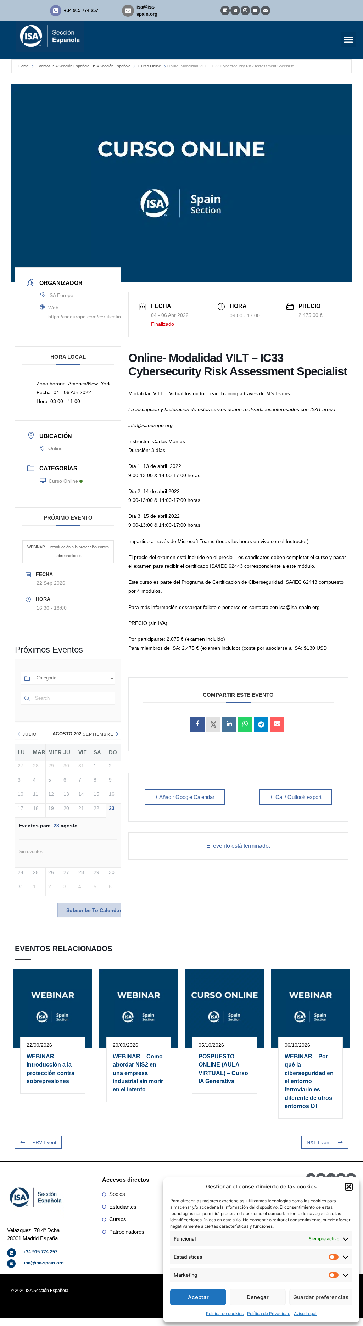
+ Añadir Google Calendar (184, 797)
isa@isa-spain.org (44, 1262)
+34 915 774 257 (81, 10)
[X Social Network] (213, 724)
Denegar (258, 1297)
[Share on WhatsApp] (245, 724)
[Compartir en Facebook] (197, 724)
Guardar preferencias (320, 1297)
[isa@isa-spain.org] (128, 11)
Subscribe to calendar (93, 910)
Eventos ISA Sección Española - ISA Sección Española (83, 66)
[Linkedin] (225, 10)
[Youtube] (255, 10)
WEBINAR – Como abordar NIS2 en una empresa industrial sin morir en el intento (138, 1073)
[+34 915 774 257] (55, 10)
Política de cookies (225, 1313)
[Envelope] (265, 10)
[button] (348, 1186)
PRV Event (44, 1142)
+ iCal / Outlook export (296, 797)
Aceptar (198, 1297)
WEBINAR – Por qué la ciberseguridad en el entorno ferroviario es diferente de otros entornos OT (309, 1081)
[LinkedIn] (229, 724)
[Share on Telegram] (261, 724)
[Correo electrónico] (277, 724)
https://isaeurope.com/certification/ (86, 316)
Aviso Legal (305, 1313)
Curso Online (149, 66)
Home (23, 66)
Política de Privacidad (268, 1313)
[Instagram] (245, 10)
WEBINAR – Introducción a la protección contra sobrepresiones (68, 551)
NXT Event (319, 1142)
